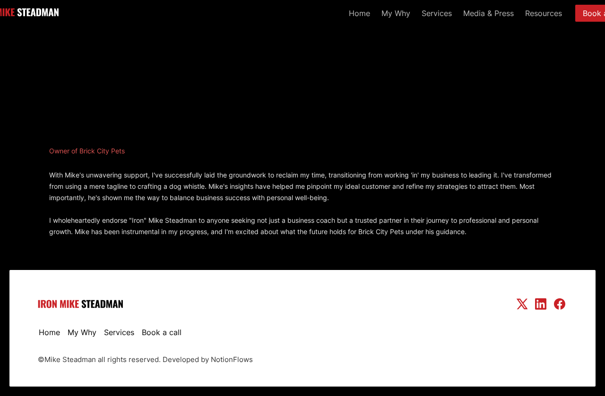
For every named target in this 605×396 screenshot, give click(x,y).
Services (437, 13)
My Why (395, 13)
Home (359, 13)
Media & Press (488, 13)
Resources (543, 13)
